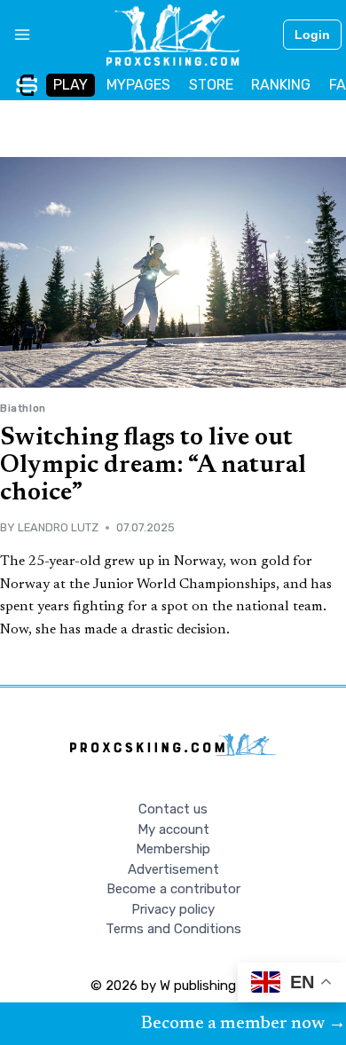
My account (173, 829)
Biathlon (23, 408)
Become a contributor (173, 889)
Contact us (173, 809)
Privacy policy (173, 909)
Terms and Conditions (173, 929)
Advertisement (173, 869)
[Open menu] (15, 34)
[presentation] (173, 272)
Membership (173, 849)
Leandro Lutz (58, 527)
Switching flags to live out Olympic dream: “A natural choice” (153, 466)
